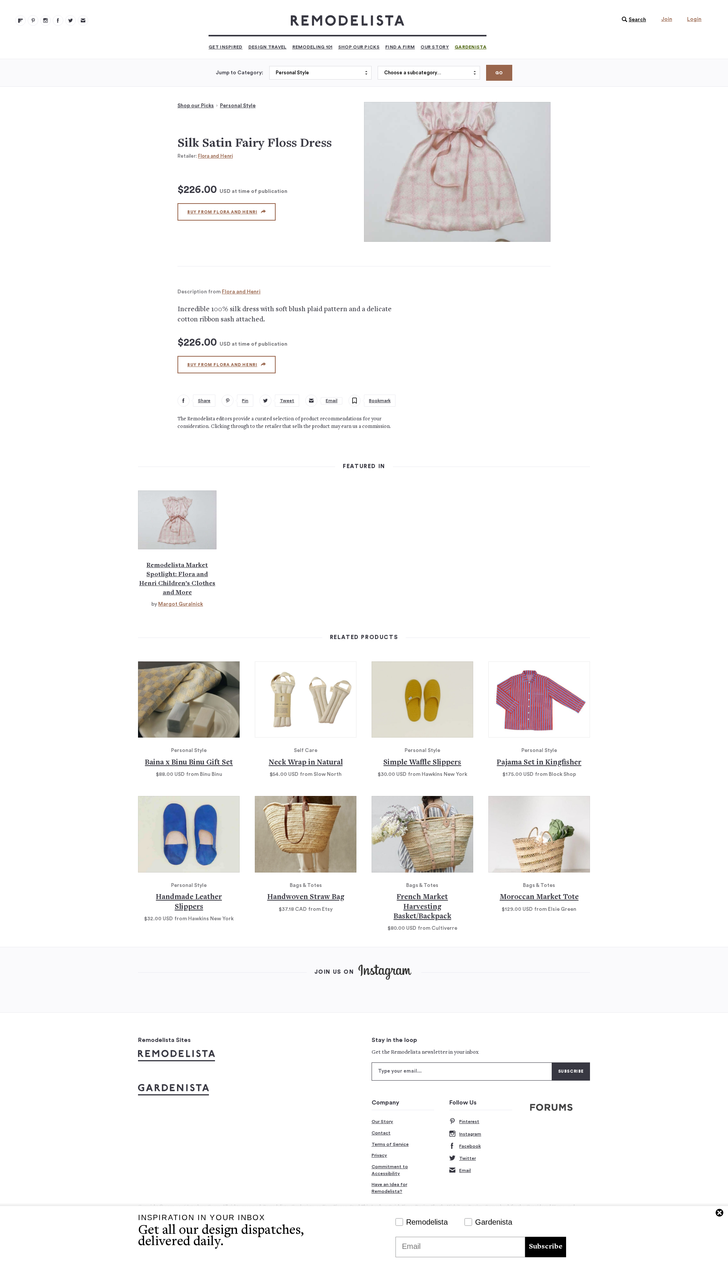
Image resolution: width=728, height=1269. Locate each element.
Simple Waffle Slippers (422, 763)
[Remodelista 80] (33, 20)
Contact (381, 1133)
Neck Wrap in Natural (306, 763)
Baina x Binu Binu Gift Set (189, 763)
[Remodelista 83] (70, 20)
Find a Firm (400, 47)
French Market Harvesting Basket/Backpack (422, 907)
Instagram (470, 1134)
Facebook (470, 1146)
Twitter (467, 1158)
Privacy (379, 1155)
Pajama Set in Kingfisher (539, 763)
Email (465, 1170)
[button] (632, 20)
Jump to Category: (239, 72)
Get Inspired (226, 47)
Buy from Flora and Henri (222, 212)
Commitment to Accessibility (390, 1170)
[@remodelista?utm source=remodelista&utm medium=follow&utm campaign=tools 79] (20, 20)
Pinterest (469, 1121)
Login (694, 19)
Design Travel (267, 47)
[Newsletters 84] (83, 20)
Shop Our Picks (359, 47)
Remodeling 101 (312, 47)
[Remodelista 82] (58, 20)
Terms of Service (390, 1144)
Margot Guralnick (180, 604)
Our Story (434, 47)
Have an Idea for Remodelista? (389, 1188)
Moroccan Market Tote (539, 897)
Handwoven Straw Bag (305, 897)
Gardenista (470, 47)
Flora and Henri (215, 156)
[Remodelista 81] (45, 20)
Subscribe (545, 1247)
